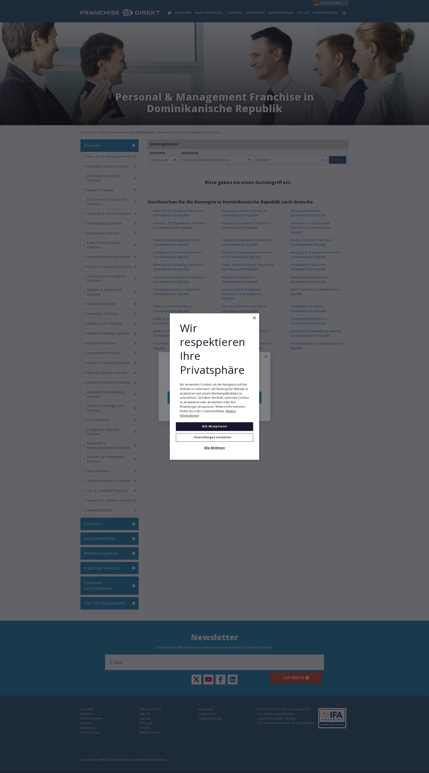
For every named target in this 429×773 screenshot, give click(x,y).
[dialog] (214, 386)
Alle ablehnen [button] (214, 448)
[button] (214, 437)
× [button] (254, 318)
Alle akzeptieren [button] (214, 426)
